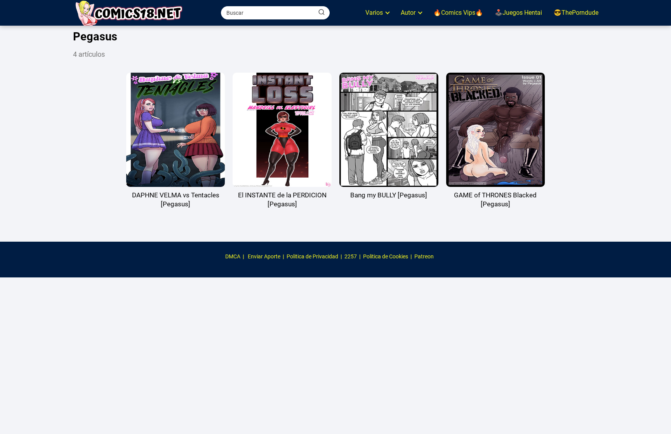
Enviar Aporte (264, 256)
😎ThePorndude (576, 12)
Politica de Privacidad (312, 256)
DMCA (232, 256)
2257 (350, 256)
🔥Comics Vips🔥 (458, 12)
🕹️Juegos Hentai (518, 12)
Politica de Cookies (385, 256)
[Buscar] (321, 12)
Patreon (424, 256)
